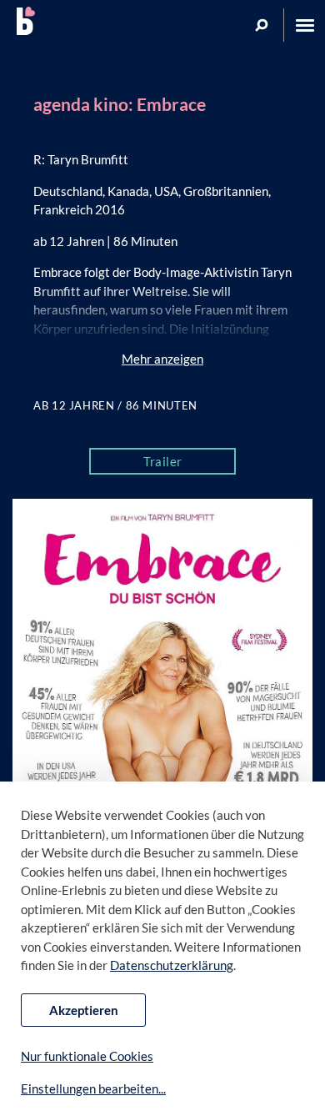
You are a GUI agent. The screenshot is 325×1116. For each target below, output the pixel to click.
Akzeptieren (83, 1010)
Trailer (162, 461)
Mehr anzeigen (162, 358)
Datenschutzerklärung (171, 965)
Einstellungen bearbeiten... (93, 1088)
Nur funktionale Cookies (87, 1055)
